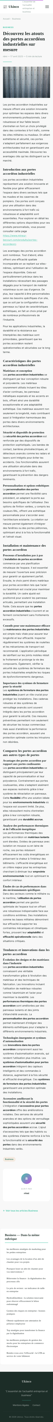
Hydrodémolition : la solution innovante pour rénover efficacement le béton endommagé (25, 1301)
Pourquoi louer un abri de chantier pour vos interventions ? (25, 1270)
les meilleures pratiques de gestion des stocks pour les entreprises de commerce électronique (25, 1343)
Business (16, 19)
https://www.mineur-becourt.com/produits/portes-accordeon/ (20, 240)
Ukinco (11, 6)
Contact (36, 1405)
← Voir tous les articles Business (20, 1210)
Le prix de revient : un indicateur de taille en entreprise (26, 1289)
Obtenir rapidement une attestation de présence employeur (24, 1322)
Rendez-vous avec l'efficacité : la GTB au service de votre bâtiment (26, 1354)
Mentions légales (21, 1405)
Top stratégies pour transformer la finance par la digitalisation (26, 1332)
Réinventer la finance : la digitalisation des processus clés (26, 1280)
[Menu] (47, 6)
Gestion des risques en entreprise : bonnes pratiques (26, 1312)
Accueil (6, 19)
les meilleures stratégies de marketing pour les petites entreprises (26, 1250)
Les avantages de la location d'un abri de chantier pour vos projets (25, 1260)
